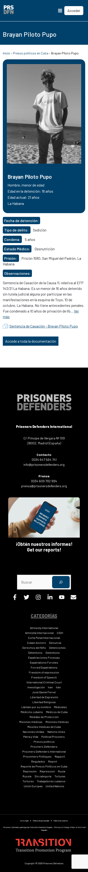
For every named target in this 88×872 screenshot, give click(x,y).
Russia (27, 776)
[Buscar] (61, 582)
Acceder (73, 10)
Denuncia (55, 642)
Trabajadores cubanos (51, 781)
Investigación (36, 687)
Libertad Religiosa (44, 702)
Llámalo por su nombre (36, 707)
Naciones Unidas (33, 731)
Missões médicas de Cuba (44, 726)
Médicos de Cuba (57, 712)
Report (52, 761)
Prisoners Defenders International (44, 751)
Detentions (53, 652)
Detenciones (57, 647)
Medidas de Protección (44, 716)
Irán (58, 687)
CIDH (60, 632)
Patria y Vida (30, 736)
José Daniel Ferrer (44, 692)
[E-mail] (73, 598)
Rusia (61, 771)
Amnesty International (44, 627)
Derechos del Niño (34, 647)
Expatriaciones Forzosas (44, 657)
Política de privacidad (41, 820)
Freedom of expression (44, 672)
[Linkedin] (50, 598)
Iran (50, 687)
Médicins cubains (32, 712)
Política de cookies (61, 820)
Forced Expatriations (44, 667)
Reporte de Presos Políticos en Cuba (44, 766)
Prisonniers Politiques (37, 756)
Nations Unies (56, 731)
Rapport (60, 756)
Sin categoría (42, 776)
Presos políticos (44, 741)
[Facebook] (14, 598)
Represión (30, 771)
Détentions (35, 652)
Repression (47, 771)
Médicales (60, 707)
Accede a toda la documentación (30, 341)
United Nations (55, 786)
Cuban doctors (36, 642)
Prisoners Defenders (44, 746)
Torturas (59, 776)
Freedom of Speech (44, 677)
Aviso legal (24, 820)
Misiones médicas (30, 721)
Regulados (38, 761)
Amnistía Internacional (39, 632)
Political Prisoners (53, 736)
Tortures (28, 781)
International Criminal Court (44, 682)
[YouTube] (61, 598)
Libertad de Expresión (44, 697)
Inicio (6, 53)
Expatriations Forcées (44, 662)
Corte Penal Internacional (44, 637)
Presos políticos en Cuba (30, 53)
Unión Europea (33, 786)
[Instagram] (38, 598)
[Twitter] (26, 598)
